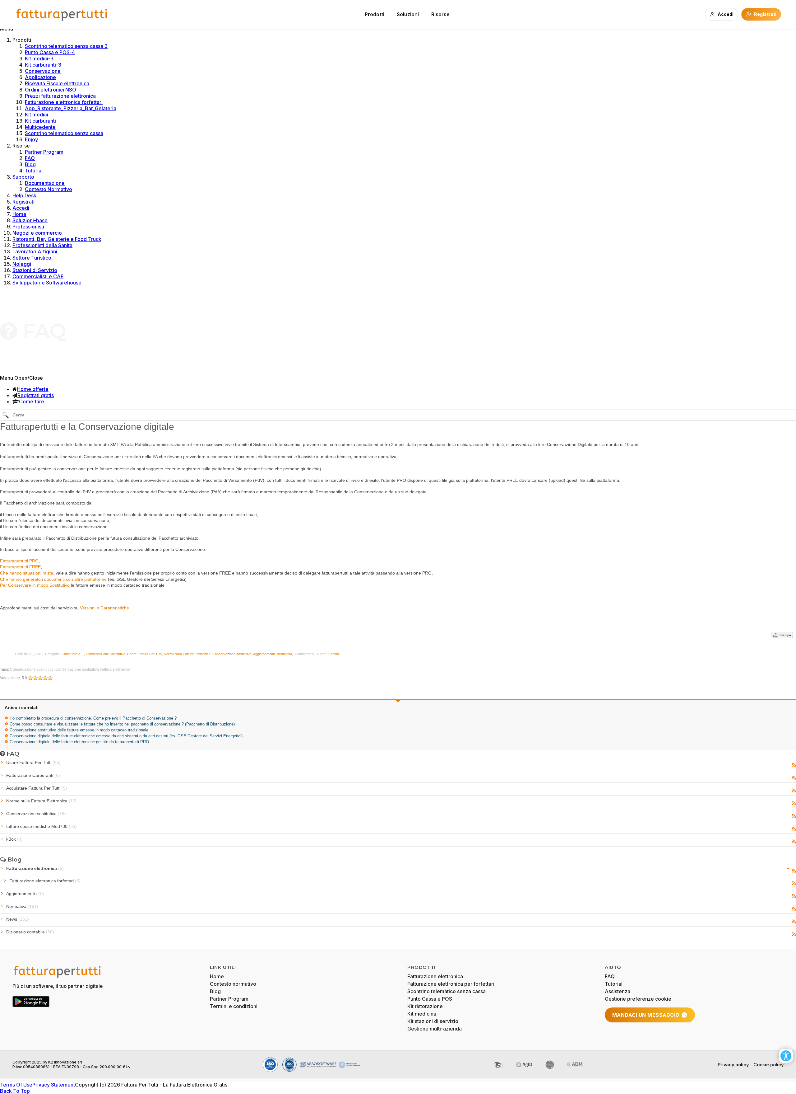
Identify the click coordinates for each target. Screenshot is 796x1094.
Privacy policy (733, 1064)
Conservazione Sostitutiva (105, 654)
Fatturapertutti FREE (20, 566)
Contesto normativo (233, 984)
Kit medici (36, 114)
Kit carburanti (40, 121)
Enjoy (31, 139)
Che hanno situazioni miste (26, 572)
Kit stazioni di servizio (432, 1021)
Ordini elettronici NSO (50, 90)
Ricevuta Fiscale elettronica (57, 83)
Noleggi (21, 264)
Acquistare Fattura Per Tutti (36, 788)
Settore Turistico (31, 258)
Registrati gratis (35, 395)
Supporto (23, 177)
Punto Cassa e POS (429, 999)
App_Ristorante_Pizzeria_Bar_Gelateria (70, 108)
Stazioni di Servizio (34, 270)
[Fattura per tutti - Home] (62, 14)
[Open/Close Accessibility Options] (785, 1055)
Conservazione (43, 71)
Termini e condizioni (233, 1006)
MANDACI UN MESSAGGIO (646, 1015)
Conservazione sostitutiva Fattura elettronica (92, 669)
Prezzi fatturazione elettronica (60, 96)
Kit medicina (421, 1014)
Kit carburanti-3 (43, 65)
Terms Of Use (16, 1085)
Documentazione (45, 183)
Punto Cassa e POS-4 (50, 52)
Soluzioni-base (30, 220)
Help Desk (24, 195)
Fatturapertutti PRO (19, 560)
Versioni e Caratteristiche (104, 607)
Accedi (20, 208)
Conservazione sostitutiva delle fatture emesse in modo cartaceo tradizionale (79, 730)
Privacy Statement (53, 1085)
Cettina (333, 654)
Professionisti (28, 226)
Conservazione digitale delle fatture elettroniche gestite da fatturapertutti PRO (79, 742)
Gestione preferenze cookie (638, 999)
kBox (14, 839)
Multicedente (40, 127)
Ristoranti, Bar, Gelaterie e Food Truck (56, 239)
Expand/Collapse (788, 868)
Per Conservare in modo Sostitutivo (35, 585)
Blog (30, 164)
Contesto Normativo (48, 189)
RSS (794, 765)
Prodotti (374, 14)
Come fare (31, 401)
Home (19, 214)
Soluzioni (408, 14)
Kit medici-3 (39, 58)
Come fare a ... (73, 654)
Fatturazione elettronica (35, 868)
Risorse (440, 14)
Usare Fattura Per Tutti (144, 654)
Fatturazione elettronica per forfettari (450, 984)
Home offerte (33, 389)
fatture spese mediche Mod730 (41, 826)
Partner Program (44, 152)
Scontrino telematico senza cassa (64, 133)
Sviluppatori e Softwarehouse (46, 282)
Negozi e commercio (37, 233)
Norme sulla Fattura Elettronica (187, 654)
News (17, 919)
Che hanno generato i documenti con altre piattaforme (53, 579)
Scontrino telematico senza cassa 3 (66, 46)
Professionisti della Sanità (42, 245)
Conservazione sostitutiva (232, 654)
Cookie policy (768, 1064)
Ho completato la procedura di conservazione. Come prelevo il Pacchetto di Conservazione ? (93, 718)
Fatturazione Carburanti (33, 775)
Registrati (23, 202)
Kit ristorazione (425, 1006)
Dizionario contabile (30, 931)
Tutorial (34, 170)
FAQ (30, 158)
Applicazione (40, 77)
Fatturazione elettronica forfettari (64, 102)
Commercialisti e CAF (37, 276)
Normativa (284, 654)
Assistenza (617, 991)
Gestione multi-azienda (434, 1029)
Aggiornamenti (264, 654)
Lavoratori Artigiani (34, 251)
